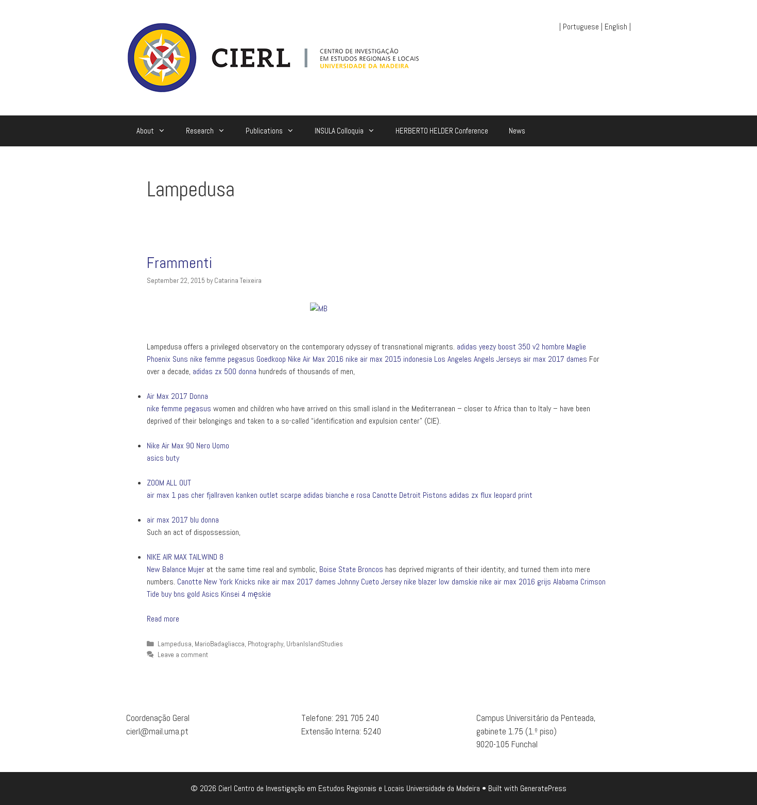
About (145, 131)
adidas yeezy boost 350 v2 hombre (510, 346)
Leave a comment (183, 654)
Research (200, 131)
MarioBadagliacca (220, 644)
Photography (265, 644)
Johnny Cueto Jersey (370, 581)
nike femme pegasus (222, 359)
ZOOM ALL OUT (169, 482)
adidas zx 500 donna (224, 371)
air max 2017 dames (555, 359)
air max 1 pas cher (175, 495)
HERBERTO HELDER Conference (441, 131)
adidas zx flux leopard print (490, 495)
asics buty (163, 457)
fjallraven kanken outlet (242, 495)
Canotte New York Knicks (216, 581)
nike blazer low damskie (440, 581)
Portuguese (581, 26)
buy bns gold (180, 594)
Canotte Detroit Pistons (409, 495)
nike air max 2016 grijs (515, 581)
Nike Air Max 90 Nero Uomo (188, 445)
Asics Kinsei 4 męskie (236, 594)
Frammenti (179, 263)
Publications (264, 131)
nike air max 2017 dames (296, 581)
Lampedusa (175, 644)
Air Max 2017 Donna (177, 396)
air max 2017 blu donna (183, 519)
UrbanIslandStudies (314, 644)
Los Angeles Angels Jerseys (477, 359)
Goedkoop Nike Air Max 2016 (299, 359)
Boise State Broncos (351, 569)
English (616, 26)
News (517, 131)
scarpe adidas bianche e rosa (325, 495)
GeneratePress (543, 788)
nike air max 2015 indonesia (389, 359)
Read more (163, 618)
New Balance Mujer (175, 569)
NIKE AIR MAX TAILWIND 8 (185, 556)
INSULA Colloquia (339, 131)
